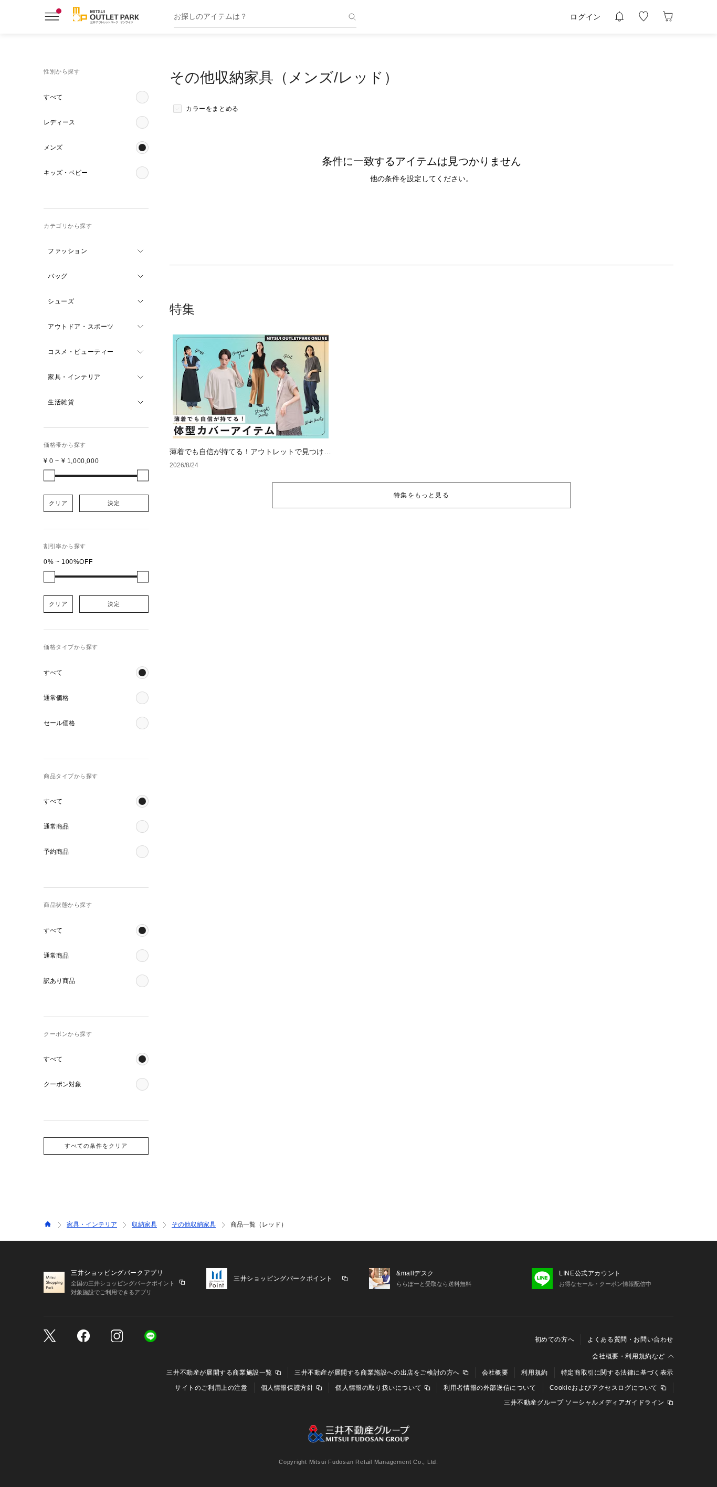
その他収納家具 (194, 1224)
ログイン (585, 16)
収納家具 (144, 1224)
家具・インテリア (92, 1224)
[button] (96, 97)
